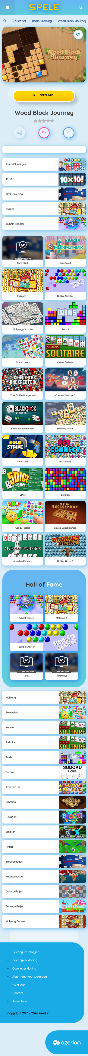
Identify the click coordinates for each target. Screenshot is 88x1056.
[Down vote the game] (44, 132)
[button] (80, 7)
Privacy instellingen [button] (25, 952)
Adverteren (20, 1001)
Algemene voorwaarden (29, 976)
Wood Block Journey (72, 21)
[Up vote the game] (68, 132)
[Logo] (44, 7)
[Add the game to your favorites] (78, 34)
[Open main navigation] (7, 7)
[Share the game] (19, 132)
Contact (17, 993)
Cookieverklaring (24, 968)
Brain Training (42, 21)
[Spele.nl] (4, 21)
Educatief (19, 21)
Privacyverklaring (24, 960)
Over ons (18, 985)
